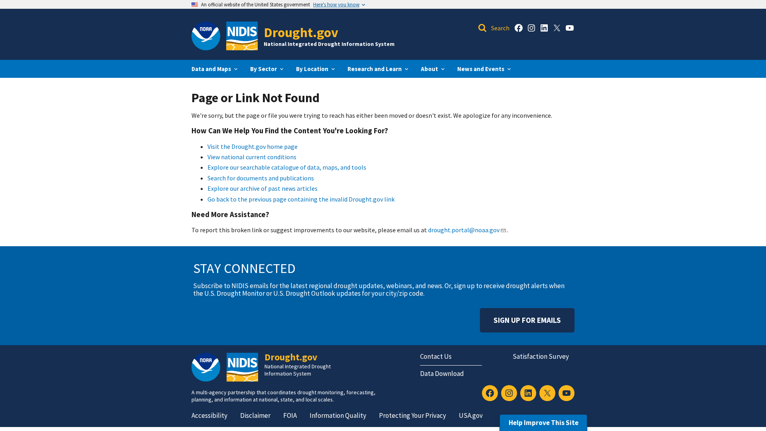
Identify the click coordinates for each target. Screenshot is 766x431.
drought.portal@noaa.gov (463, 230)
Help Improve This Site (543, 422)
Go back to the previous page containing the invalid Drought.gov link (301, 199)
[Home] (242, 36)
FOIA (290, 415)
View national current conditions (251, 157)
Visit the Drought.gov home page (252, 146)
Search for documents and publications (260, 178)
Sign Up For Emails (527, 320)
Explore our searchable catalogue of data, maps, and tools (286, 167)
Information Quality (338, 415)
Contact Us (436, 356)
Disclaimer (255, 415)
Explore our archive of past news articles (262, 188)
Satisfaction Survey (541, 356)
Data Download (442, 373)
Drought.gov (301, 32)
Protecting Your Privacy (412, 415)
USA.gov (471, 415)
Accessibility (209, 415)
